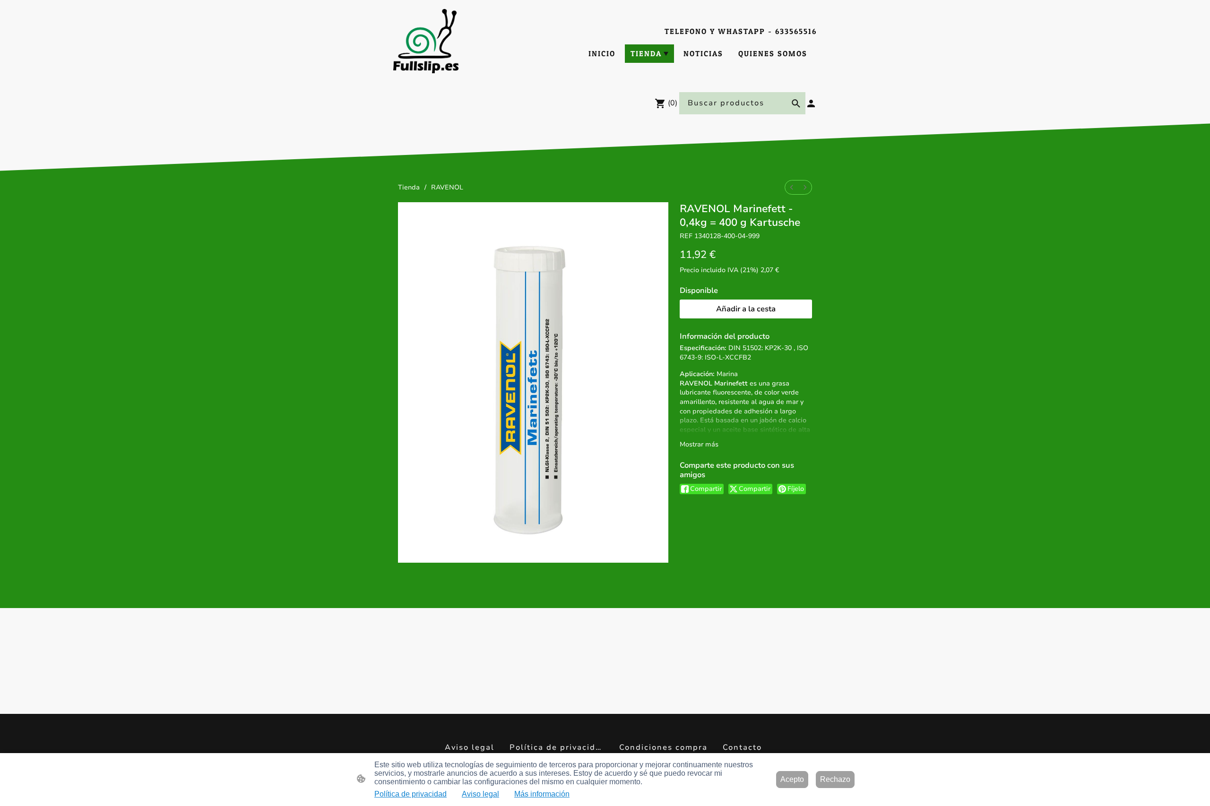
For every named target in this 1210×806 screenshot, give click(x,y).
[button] (796, 103)
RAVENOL (447, 187)
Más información (542, 794)
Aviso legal (480, 794)
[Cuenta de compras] (811, 103)
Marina (727, 373)
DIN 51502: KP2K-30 (760, 347)
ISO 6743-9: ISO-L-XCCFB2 (744, 352)
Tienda (409, 187)
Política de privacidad (410, 794)
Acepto (792, 779)
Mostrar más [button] (699, 444)
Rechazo (835, 779)
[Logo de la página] (425, 41)
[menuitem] (791, 187)
